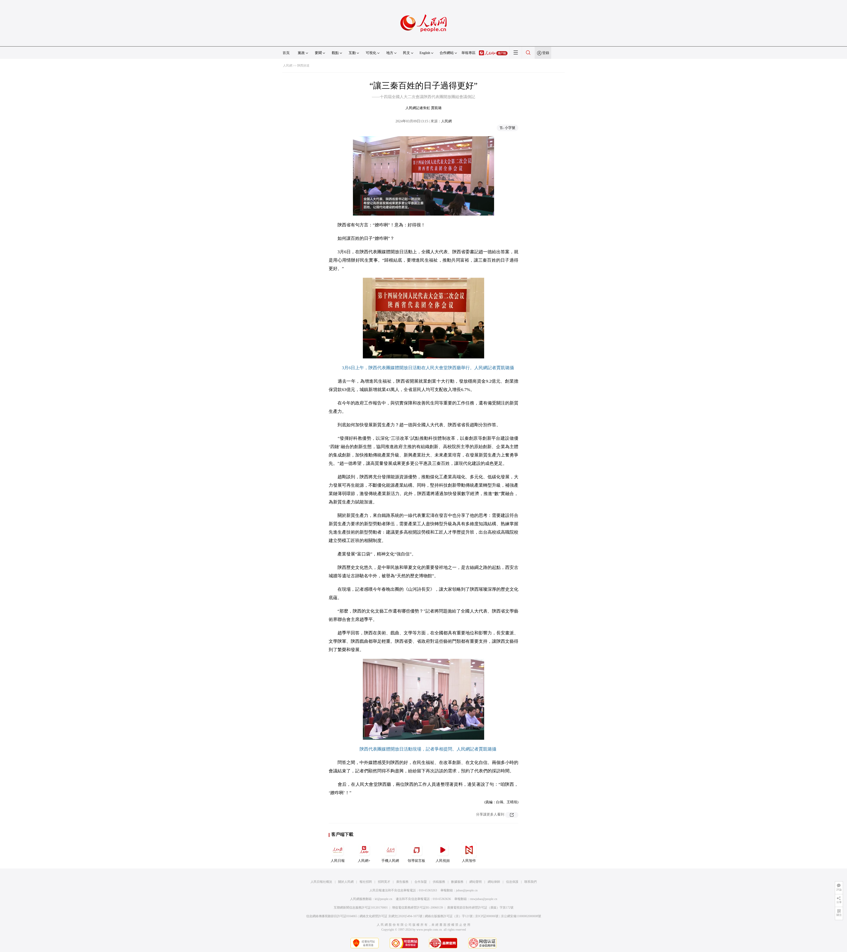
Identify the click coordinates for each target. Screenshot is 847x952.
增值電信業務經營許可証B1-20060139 (417, 907)
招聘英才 (384, 881)
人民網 (287, 65)
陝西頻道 (303, 65)
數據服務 (457, 881)
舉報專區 (468, 53)
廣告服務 (402, 881)
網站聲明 (475, 881)
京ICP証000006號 (486, 916)
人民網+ (364, 861)
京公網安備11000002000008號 (521, 916)
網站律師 (494, 881)
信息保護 (512, 881)
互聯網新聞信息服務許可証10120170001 (361, 907)
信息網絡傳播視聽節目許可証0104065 (331, 916)
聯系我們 (530, 881)
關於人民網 (346, 881)
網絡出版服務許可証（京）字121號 (449, 916)
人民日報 (338, 861)
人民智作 (469, 861)
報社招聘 (366, 881)
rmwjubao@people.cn (483, 899)
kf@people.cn (383, 899)
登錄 (545, 53)
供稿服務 (439, 881)
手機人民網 (390, 861)
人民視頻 (443, 861)
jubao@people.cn (467, 890)
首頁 (286, 53)
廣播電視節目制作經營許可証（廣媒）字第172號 (480, 907)
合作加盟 (420, 881)
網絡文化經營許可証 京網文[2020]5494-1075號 (391, 916)
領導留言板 (416, 861)
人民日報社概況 (321, 881)
